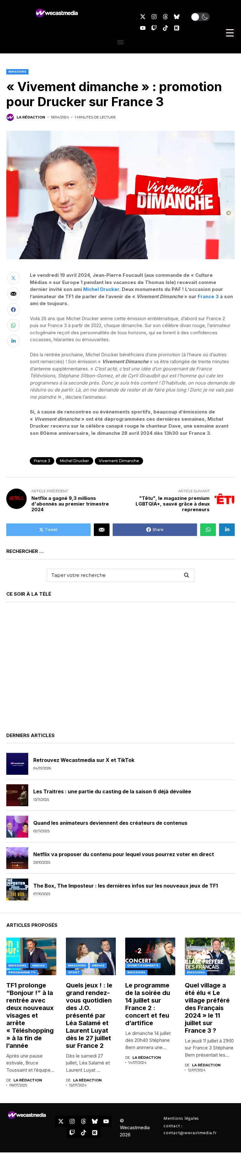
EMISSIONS (17, 71)
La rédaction (31, 117)
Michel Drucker (101, 289)
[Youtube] (142, 28)
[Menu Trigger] (230, 32)
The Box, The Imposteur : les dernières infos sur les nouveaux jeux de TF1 (125, 886)
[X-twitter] (142, 16)
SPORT (74, 972)
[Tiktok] (165, 28)
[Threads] (165, 16)
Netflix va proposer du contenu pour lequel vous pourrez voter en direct (123, 854)
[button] (200, 17)
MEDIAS (38, 965)
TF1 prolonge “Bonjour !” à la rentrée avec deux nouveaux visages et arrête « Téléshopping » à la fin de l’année (30, 1015)
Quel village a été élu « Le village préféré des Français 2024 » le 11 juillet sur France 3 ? (207, 1008)
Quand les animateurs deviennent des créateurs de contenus (110, 823)
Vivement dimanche (119, 460)
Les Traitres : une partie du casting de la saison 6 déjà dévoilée (112, 791)
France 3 (208, 296)
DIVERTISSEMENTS (142, 965)
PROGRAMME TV (21, 972)
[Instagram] (154, 16)
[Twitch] (154, 28)
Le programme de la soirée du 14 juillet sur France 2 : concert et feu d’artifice (147, 1004)
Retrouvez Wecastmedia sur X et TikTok (83, 760)
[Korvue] (176, 28)
